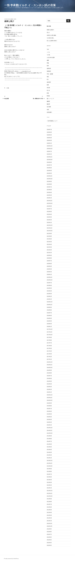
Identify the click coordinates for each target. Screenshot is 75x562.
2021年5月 (49, 241)
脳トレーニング (50, 98)
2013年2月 (49, 485)
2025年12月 (49, 145)
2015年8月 (49, 405)
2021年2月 (49, 249)
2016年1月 (49, 392)
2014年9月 (49, 435)
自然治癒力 (49, 112)
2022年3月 (49, 217)
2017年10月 (49, 334)
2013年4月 (49, 479)
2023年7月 (49, 187)
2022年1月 (49, 222)
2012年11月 (49, 493)
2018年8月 (49, 310)
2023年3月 (49, 195)
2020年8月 (49, 258)
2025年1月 (49, 154)
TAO (48, 49)
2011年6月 (49, 537)
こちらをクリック (26, 71)
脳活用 (48, 104)
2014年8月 (49, 438)
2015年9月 (49, 403)
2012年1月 (49, 520)
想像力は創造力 (50, 29)
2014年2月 (49, 455)
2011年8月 (49, 531)
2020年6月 (49, 263)
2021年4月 (49, 244)
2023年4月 (49, 192)
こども (48, 52)
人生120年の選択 (51, 57)
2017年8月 (49, 340)
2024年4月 (49, 170)
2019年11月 (49, 277)
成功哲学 (49, 82)
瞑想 (48, 93)
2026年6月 (49, 132)
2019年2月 (49, 296)
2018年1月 (49, 326)
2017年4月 (49, 351)
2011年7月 (49, 534)
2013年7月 (49, 474)
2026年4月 (49, 137)
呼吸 (48, 63)
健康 (48, 60)
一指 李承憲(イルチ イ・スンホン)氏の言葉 (30, 5)
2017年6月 (49, 345)
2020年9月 (49, 255)
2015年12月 (49, 394)
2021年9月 (49, 233)
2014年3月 (49, 452)
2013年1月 (49, 487)
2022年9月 (49, 206)
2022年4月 (49, 214)
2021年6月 (49, 238)
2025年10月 (49, 148)
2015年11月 (49, 397)
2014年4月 (49, 449)
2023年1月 (49, 197)
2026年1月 (49, 143)
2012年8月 (49, 501)
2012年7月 (49, 504)
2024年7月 (49, 165)
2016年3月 (49, 386)
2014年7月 (49, 441)
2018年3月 (49, 321)
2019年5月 (49, 288)
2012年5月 (49, 509)
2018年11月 (49, 304)
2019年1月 (49, 299)
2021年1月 (49, 252)
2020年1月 (49, 274)
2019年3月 (49, 293)
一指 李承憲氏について (52, 120)
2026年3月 (49, 140)
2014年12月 (49, 427)
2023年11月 (49, 176)
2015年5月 (49, 414)
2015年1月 (49, 425)
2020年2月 (49, 271)
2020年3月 (49, 269)
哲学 (48, 65)
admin (14, 19)
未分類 (48, 87)
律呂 (48, 76)
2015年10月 (49, 400)
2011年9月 (49, 529)
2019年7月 (49, 282)
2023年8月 (49, 184)
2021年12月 (49, 225)
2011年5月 (49, 539)
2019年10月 (49, 280)
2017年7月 (49, 342)
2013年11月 (49, 463)
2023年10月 (49, 178)
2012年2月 (49, 518)
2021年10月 (49, 230)
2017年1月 (49, 359)
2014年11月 (49, 430)
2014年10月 (49, 433)
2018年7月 (49, 312)
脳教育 (48, 101)
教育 (48, 84)
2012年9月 (49, 498)
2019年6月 (49, 285)
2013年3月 (49, 482)
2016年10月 (49, 367)
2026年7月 (49, 129)
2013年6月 (49, 476)
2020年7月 (49, 260)
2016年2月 (49, 389)
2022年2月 (49, 219)
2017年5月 (49, 348)
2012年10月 (49, 496)
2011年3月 (49, 545)
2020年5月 (49, 266)
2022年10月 (49, 203)
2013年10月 (49, 466)
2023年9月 (49, 181)
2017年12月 (49, 329)
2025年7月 (49, 151)
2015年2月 (49, 422)
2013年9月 (49, 468)
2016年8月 (49, 373)
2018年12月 (49, 301)
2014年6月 (49, 444)
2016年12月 (49, 362)
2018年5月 (49, 318)
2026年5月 (49, 135)
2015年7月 (49, 408)
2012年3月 (49, 515)
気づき (48, 90)
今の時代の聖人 (50, 38)
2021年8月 (49, 236)
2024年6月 (49, 167)
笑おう (48, 32)
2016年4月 (49, 383)
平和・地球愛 (50, 74)
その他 (48, 54)
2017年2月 (49, 356)
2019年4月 (49, 290)
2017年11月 (49, 332)
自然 (48, 109)
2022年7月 (49, 208)
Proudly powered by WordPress (11, 558)
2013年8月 (49, 471)
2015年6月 (49, 411)
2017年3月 (49, 353)
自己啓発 (49, 106)
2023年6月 (49, 189)
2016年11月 (49, 364)
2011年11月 (49, 523)
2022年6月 (49, 211)
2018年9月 (49, 307)
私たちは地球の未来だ (52, 40)
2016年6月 (49, 378)
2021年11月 (49, 228)
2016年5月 (49, 381)
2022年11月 (49, 200)
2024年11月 (49, 156)
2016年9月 (49, 370)
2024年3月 (49, 173)
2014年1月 (49, 457)
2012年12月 (49, 490)
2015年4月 (49, 416)
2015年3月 (49, 419)
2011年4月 (49, 542)
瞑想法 (48, 95)
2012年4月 (49, 512)
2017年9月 (49, 337)
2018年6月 (49, 315)
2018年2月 (49, 323)
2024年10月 (49, 159)
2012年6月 (49, 507)
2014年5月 (49, 446)
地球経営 (49, 71)
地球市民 (49, 68)
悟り (48, 79)
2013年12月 (49, 460)
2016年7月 (49, 375)
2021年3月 (49, 247)
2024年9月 (49, 162)
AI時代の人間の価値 (51, 35)
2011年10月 (49, 526)
